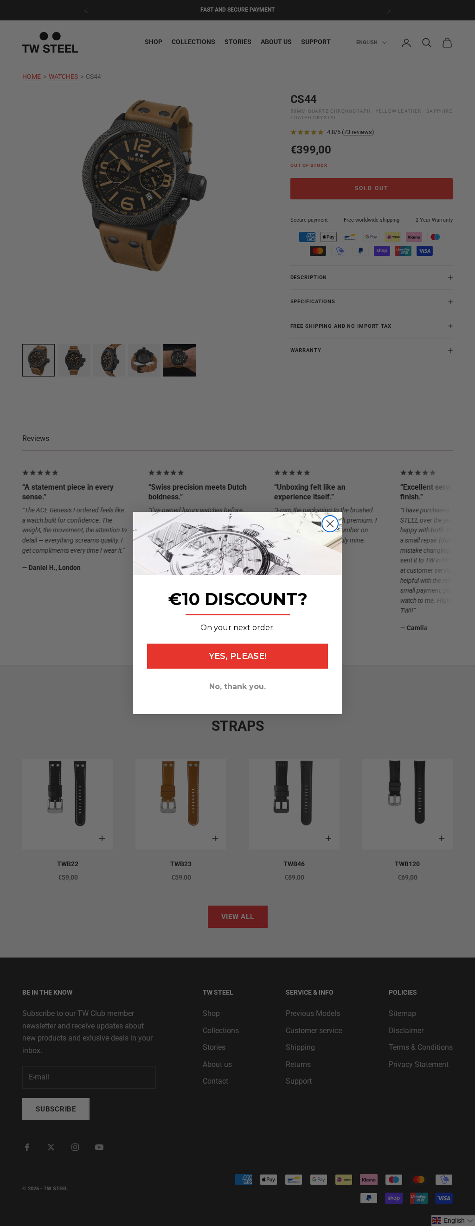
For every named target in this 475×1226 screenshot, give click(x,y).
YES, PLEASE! (237, 656)
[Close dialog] (330, 524)
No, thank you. (237, 686)
